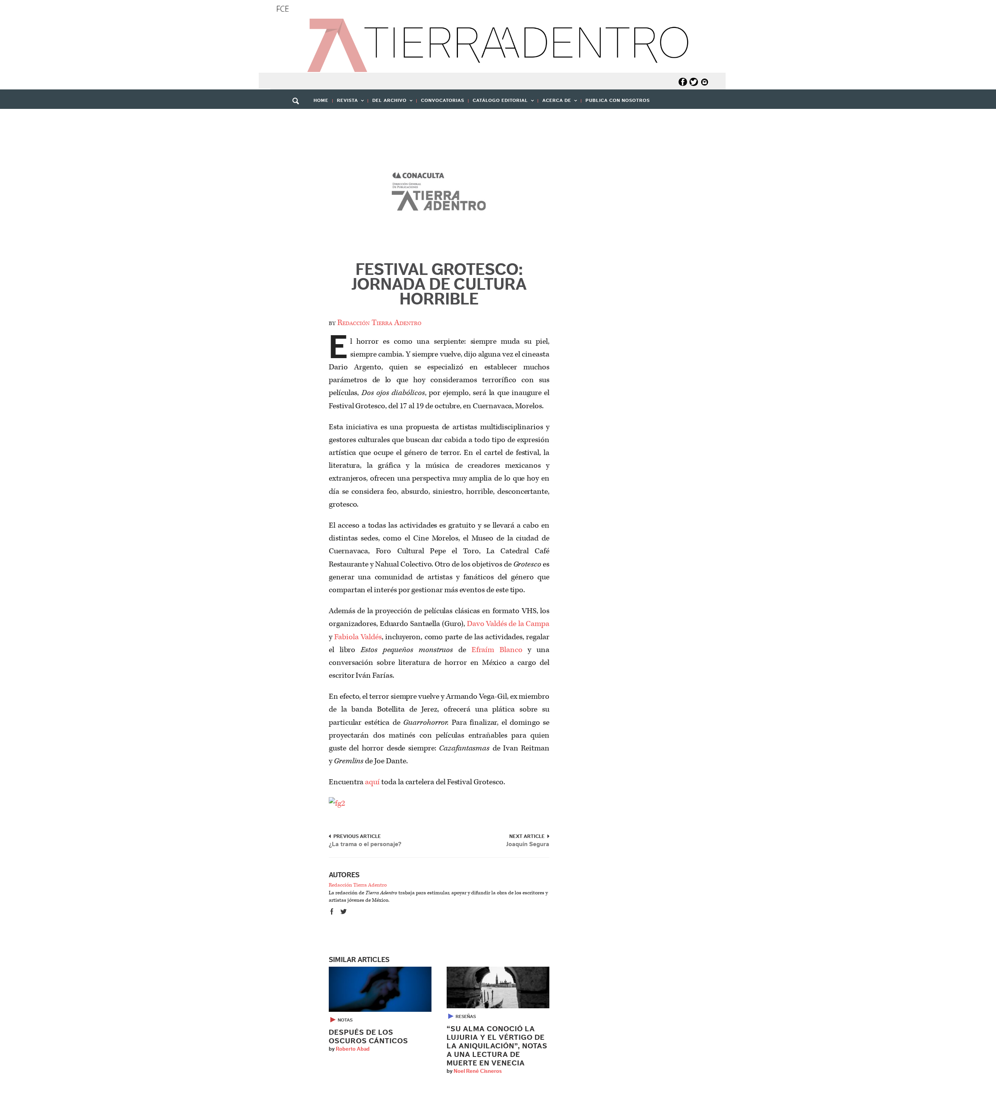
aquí (372, 782)
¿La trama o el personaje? (365, 844)
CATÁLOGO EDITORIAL (498, 103)
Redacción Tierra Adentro (379, 323)
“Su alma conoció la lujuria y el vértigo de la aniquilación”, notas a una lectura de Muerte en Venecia (497, 1046)
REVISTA (345, 103)
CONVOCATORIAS (442, 100)
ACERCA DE (554, 103)
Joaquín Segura (527, 844)
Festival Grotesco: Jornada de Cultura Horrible (439, 285)
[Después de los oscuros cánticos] (380, 989)
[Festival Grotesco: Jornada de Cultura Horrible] (439, 194)
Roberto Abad (353, 1049)
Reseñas (466, 1016)
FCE (282, 8)
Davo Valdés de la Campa (508, 624)
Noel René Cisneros (478, 1071)
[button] (298, 118)
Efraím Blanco (497, 650)
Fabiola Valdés (357, 637)
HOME (321, 100)
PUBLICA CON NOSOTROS (618, 100)
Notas (345, 1020)
